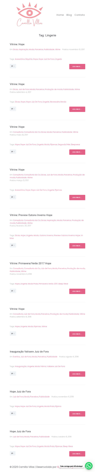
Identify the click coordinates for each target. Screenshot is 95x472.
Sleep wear (63, 283)
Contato (79, 15)
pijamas (53, 144)
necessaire (55, 102)
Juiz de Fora (24, 89)
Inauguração (21, 366)
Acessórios (20, 59)
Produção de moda (54, 89)
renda (63, 102)
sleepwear (75, 144)
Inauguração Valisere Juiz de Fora (29, 351)
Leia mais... (77, 66)
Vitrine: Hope (17, 44)
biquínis (28, 59)
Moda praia (33, 283)
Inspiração (23, 49)
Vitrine (57, 49)
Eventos (16, 356)
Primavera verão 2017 (48, 283)
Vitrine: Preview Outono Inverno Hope (31, 215)
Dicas (15, 49)
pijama (58, 406)
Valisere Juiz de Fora (56, 366)
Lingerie (58, 59)
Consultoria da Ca (32, 132)
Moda (31, 49)
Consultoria (18, 132)
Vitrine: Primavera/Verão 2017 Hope (30, 263)
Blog (69, 15)
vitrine (44, 326)
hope (35, 59)
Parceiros (39, 49)
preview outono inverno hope (67, 235)
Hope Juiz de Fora (46, 59)
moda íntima (40, 366)
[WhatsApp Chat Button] (89, 466)
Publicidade (49, 49)
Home (60, 15)
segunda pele (64, 144)
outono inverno (46, 235)
